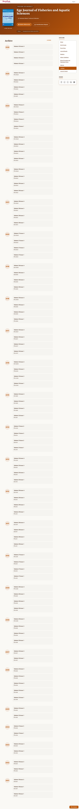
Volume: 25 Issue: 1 (19, 640)
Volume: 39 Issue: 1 (19, 190)
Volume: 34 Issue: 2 (19, 344)
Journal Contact (64, 71)
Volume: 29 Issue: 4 (19, 490)
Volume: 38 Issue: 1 (19, 222)
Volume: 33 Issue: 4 (19, 362)
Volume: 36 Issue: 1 (19, 287)
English (73, 1)
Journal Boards (63, 51)
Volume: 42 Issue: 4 (19, 72)
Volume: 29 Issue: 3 (19, 497)
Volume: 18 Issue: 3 (19, 779)
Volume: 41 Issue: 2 (19, 119)
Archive (62, 68)
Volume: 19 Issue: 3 (19, 761)
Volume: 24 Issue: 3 (19, 651)
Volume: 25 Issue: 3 (19, 626)
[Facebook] (61, 82)
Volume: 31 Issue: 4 (19, 426)
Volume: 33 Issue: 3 (19, 369)
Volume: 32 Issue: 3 (19, 408)
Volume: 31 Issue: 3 (19, 433)
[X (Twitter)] (68, 82)
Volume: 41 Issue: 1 (19, 126)
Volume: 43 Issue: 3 (19, 52)
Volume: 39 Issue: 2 (19, 183)
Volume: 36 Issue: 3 (19, 272)
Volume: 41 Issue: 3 (19, 112)
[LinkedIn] (71, 82)
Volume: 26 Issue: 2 (19, 601)
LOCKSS (49, 40)
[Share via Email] (74, 82)
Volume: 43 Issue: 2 (19, 57)
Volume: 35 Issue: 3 (19, 304)
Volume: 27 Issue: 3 (19, 562)
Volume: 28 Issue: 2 (19, 536)
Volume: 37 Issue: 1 (19, 254)
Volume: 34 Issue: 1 (19, 351)
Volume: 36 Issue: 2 (19, 279)
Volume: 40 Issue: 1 (19, 158)
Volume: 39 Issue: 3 (19, 176)
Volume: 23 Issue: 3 (19, 669)
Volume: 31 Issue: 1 (19, 447)
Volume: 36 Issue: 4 (19, 265)
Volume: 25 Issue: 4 (19, 619)
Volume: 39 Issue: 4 (19, 169)
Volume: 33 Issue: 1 (19, 383)
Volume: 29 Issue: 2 (19, 504)
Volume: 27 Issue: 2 (19, 569)
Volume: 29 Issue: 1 (19, 512)
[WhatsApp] (64, 82)
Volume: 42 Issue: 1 (19, 94)
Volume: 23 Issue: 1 (19, 690)
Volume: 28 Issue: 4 (19, 522)
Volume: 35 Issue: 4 (19, 297)
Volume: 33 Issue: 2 (19, 376)
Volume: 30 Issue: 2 (19, 472)
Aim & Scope (63, 45)
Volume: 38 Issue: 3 (19, 208)
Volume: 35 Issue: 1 (19, 319)
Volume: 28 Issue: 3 (19, 529)
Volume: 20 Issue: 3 (19, 744)
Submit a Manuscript (25, 24)
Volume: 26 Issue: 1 (19, 608)
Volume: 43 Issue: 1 (19, 63)
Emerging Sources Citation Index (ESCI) (31, 31)
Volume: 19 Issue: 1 (19, 769)
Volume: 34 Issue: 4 (19, 329)
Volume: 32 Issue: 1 (19, 415)
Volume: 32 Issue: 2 (19, 401)
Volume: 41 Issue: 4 (19, 105)
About (61, 42)
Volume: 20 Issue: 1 (19, 751)
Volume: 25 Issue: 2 (19, 633)
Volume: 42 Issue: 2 (19, 87)
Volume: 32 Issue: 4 (19, 394)
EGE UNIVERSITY (28, 6)
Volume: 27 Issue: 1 (19, 576)
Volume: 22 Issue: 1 (19, 715)
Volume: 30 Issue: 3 (19, 465)
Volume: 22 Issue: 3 (19, 708)
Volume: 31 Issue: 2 (19, 440)
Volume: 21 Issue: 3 (19, 726)
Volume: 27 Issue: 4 (19, 554)
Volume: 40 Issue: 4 (19, 137)
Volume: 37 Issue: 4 (19, 233)
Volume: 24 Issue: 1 (19, 658)
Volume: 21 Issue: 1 (19, 733)
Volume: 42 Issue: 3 (19, 80)
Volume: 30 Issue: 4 (19, 458)
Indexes (62, 65)
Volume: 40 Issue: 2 (19, 151)
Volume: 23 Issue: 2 (19, 683)
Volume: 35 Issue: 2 (19, 312)
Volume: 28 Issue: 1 (19, 544)
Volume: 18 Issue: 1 (19, 786)
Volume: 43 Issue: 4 (19, 46)
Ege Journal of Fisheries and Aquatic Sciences (43, 11)
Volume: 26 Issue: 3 (19, 594)
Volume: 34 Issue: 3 (19, 337)
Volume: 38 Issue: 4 (19, 201)
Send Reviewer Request (42, 24)
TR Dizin (19, 31)
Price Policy (63, 48)
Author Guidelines (64, 57)
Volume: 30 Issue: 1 (19, 479)
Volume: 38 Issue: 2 (19, 215)
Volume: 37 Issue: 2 (19, 247)
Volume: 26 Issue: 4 (19, 587)
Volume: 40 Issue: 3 (19, 144)
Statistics (62, 54)
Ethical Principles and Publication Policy (65, 61)
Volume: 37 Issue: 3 (19, 240)
